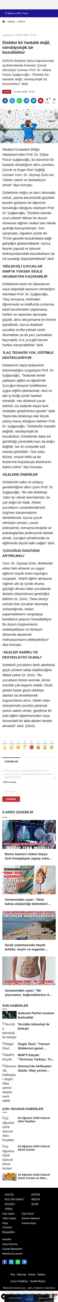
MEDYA (35, 1199)
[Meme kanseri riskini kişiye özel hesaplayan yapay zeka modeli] (29, 834)
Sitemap (21, 1274)
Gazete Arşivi (29, 1223)
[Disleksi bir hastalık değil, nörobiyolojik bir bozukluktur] (29, 126)
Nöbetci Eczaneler (12, 1253)
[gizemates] (24, 1262)
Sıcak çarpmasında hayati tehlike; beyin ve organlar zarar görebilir (25, 947)
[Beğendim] (4, 742)
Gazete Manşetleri (12, 1249)
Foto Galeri (8, 1213)
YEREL (9, 1209)
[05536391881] (17, 1262)
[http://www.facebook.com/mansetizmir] (4, 1262)
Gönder (11, 799)
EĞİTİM (35, 1194)
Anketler (6, 1239)
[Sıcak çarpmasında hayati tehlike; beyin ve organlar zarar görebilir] (29, 925)
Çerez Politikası (19, 1281)
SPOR (35, 1204)
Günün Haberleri (31, 1218)
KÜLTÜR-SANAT (14, 1199)
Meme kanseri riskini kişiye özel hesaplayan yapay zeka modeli (27, 856)
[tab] (11, 761)
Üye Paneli (28, 1213)
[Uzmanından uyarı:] (29, 879)
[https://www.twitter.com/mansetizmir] (11, 1262)
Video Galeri (9, 1218)
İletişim (41, 1274)
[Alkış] (11, 742)
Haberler (11, 22)
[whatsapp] (19, 100)
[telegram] (26, 100)
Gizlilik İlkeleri (37, 1281)
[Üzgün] (51, 742)
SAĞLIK (21, 22)
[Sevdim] (18, 742)
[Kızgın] (31, 742)
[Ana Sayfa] (3, 22)
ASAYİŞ (9, 1194)
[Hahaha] (38, 742)
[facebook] (5, 100)
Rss (13, 1274)
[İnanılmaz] (44, 742)
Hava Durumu (10, 1244)
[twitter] (12, 100)
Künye (31, 1274)
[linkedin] (33, 100)
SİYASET (10, 1204)
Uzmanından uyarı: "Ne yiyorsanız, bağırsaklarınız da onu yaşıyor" (28, 993)
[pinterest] (40, 100)
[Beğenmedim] (24, 742)
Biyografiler (8, 1232)
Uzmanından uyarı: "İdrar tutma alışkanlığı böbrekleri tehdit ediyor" (26, 902)
